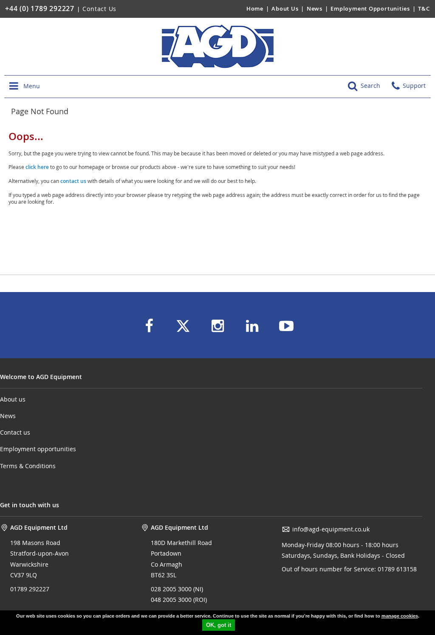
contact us (73, 181)
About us (12, 399)
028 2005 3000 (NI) (177, 589)
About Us (285, 8)
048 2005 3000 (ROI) (179, 600)
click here (37, 167)
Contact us (15, 432)
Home (254, 8)
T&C (423, 8)
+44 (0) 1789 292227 (39, 8)
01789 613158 (396, 569)
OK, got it (218, 625)
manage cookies (399, 615)
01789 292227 (29, 589)
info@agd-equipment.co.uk (331, 529)
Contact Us (99, 9)
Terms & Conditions (28, 466)
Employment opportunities (38, 449)
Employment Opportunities (370, 8)
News (314, 8)
